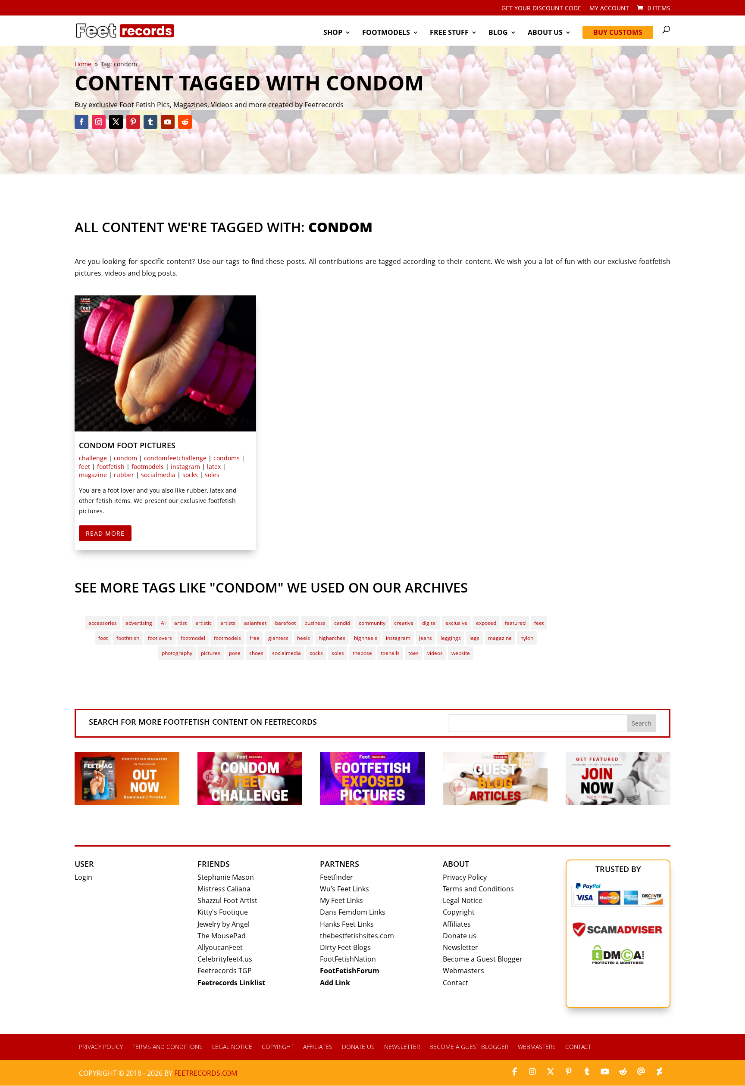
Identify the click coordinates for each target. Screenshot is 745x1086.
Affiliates (457, 924)
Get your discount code (541, 8)
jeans (425, 638)
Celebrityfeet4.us (224, 959)
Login (83, 877)
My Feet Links (341, 900)
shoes (256, 653)
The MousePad (221, 935)
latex (214, 466)
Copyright (459, 912)
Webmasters (463, 970)
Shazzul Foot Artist (227, 900)
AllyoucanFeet (220, 947)
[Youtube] (605, 1072)
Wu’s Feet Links (344, 889)
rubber (124, 475)
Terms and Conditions (478, 889)
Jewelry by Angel (223, 924)
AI (163, 623)
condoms (226, 458)
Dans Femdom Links (352, 912)
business (315, 623)
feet (84, 466)
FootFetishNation (348, 959)
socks (190, 475)
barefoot (285, 623)
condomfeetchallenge (175, 458)
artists (227, 623)
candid (342, 623)
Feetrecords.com (205, 1073)
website (460, 653)
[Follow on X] (116, 122)
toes (413, 653)
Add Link (335, 982)
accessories (102, 623)
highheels (365, 638)
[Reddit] (623, 1072)
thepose (362, 653)
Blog (498, 33)
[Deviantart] (659, 1072)
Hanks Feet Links (347, 924)
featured (515, 623)
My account (609, 8)
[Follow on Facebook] (81, 122)
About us (545, 33)
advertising (138, 623)
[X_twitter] (550, 1072)
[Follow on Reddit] (185, 122)
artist (180, 623)
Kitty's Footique (222, 912)
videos (435, 653)
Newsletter (460, 947)
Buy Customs (617, 32)
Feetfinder (336, 877)
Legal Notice (462, 900)
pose (235, 653)
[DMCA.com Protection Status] (618, 961)
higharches (332, 638)
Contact (455, 982)
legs (474, 638)
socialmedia (158, 475)
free (255, 638)
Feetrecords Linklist (231, 982)
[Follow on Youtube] (168, 122)
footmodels (147, 466)
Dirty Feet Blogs (345, 947)
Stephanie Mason (225, 877)
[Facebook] (514, 1072)
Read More (105, 533)
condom (125, 458)
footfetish (111, 466)
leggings (451, 638)
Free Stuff (449, 33)
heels (303, 638)
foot (103, 638)
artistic (203, 623)
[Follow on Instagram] (99, 122)
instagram (185, 466)
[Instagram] (532, 1072)
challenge (93, 458)
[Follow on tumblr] (150, 122)
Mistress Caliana (223, 889)
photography (177, 653)
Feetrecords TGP (224, 970)
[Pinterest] (569, 1072)
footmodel (193, 638)
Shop (332, 33)
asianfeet (255, 623)
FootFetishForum (349, 970)
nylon (526, 638)
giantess (278, 638)
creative (403, 623)
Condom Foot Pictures (127, 445)
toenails (390, 653)
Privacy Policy (465, 877)
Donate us (459, 935)
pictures (210, 653)
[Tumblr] (587, 1072)
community (372, 623)
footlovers (160, 638)
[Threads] (641, 1072)
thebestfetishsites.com (357, 935)
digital (429, 623)
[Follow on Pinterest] (133, 122)
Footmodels (386, 33)
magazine (93, 475)
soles (212, 475)
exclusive (456, 623)
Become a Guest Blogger (483, 959)
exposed (486, 623)
